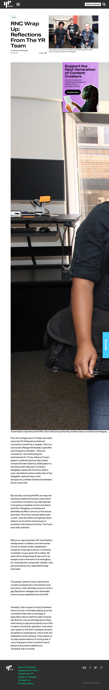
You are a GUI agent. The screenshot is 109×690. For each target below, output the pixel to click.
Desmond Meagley (20, 50)
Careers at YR (25, 673)
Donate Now (73, 92)
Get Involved (93, 4)
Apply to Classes (27, 677)
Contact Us (24, 680)
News (14, 17)
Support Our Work (28, 670)
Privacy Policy (25, 683)
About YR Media (27, 667)
